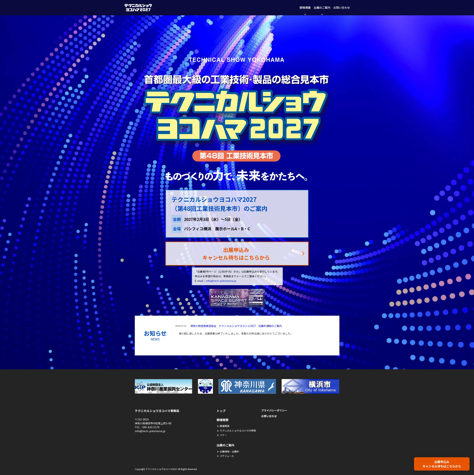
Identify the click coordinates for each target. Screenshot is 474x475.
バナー (223, 435)
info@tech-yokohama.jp (221, 281)
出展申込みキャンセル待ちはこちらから (442, 463)
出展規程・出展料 (229, 451)
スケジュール (227, 456)
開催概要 (305, 7)
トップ (221, 410)
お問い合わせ (341, 7)
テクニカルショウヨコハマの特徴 (238, 430)
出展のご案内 (322, 7)
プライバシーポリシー (274, 410)
